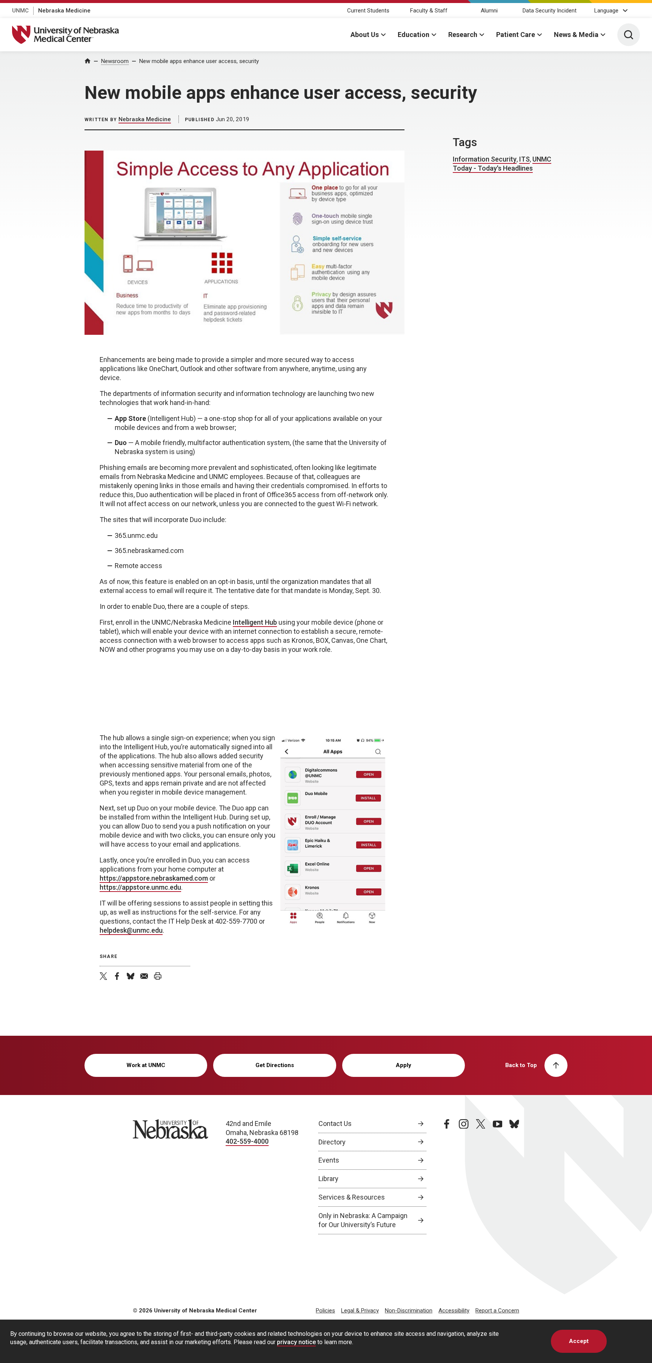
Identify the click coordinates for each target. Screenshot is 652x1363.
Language (606, 10)
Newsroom (115, 61)
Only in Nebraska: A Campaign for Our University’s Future (363, 1220)
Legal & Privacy (360, 1310)
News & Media (576, 35)
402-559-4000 (247, 1141)
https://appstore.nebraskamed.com (154, 878)
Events (328, 1160)
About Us (365, 35)
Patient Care (515, 35)
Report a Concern (497, 1310)
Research (462, 35)
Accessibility (453, 1310)
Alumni (489, 10)
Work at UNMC (145, 1065)
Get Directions (274, 1065)
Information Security (485, 159)
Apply (403, 1065)
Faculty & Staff (428, 10)
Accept (579, 1341)
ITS (524, 159)
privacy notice (296, 1341)
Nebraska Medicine (64, 10)
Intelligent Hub (255, 622)
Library (328, 1179)
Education (413, 35)
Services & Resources (351, 1197)
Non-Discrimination (408, 1310)
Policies (325, 1310)
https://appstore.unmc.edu (140, 887)
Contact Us (335, 1123)
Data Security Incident (550, 10)
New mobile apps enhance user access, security (199, 61)
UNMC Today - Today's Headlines (502, 163)
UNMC (20, 10)
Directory (332, 1142)
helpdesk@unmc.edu (131, 930)
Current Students (368, 10)
